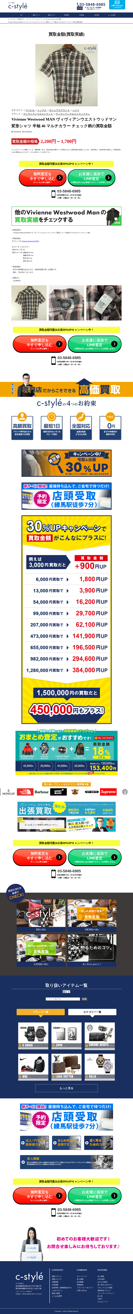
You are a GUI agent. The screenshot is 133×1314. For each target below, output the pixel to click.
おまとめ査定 (103, 1282)
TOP (21, 15)
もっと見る (66, 1088)
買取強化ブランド (104, 1290)
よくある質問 (111, 15)
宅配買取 (66, 15)
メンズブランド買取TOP (16, 19)
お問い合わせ (82, 1290)
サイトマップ (82, 1276)
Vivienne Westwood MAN (30, 241)
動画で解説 (56, 1293)
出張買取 (81, 15)
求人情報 (80, 1279)
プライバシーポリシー (85, 1288)
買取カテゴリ (51, 15)
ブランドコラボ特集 (105, 1288)
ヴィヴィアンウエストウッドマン (73, 114)
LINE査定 (101, 1279)
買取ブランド (36, 15)
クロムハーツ (103, 1302)
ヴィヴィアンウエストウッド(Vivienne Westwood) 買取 (43, 19)
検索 (84, 999)
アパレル (30, 110)
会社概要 (80, 1282)
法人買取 (101, 1276)
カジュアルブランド (59, 110)
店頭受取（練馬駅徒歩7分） (62, 1288)
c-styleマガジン (57, 1290)
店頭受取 (96, 15)
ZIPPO (100, 1299)
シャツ (75, 110)
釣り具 (100, 1296)
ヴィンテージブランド (106, 1293)
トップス (42, 110)
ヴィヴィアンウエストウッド (38, 114)
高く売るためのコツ (105, 1285)
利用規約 (80, 1285)
